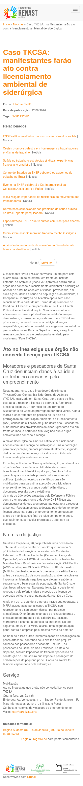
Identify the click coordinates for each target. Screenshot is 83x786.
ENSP (15, 116)
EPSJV (24, 116)
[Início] (21, 12)
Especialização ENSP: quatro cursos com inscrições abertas (41, 221)
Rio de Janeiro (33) (41, 730)
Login (24, 739)
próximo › (48, 262)
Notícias (18, 24)
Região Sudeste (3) (15, 730)
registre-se (40, 739)
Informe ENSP (22, 104)
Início (6, 24)
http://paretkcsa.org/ (24, 712)
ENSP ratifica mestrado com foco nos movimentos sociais (39, 136)
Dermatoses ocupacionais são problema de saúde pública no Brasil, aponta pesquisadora (40, 211)
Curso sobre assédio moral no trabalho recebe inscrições (39, 233)
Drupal (31, 777)
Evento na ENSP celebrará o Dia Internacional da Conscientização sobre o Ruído (34, 187)
